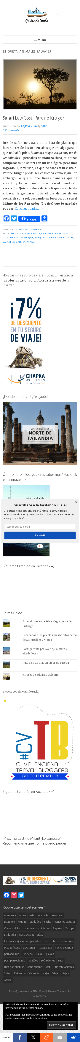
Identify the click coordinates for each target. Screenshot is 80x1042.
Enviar (40, 535)
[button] (40, 505)
